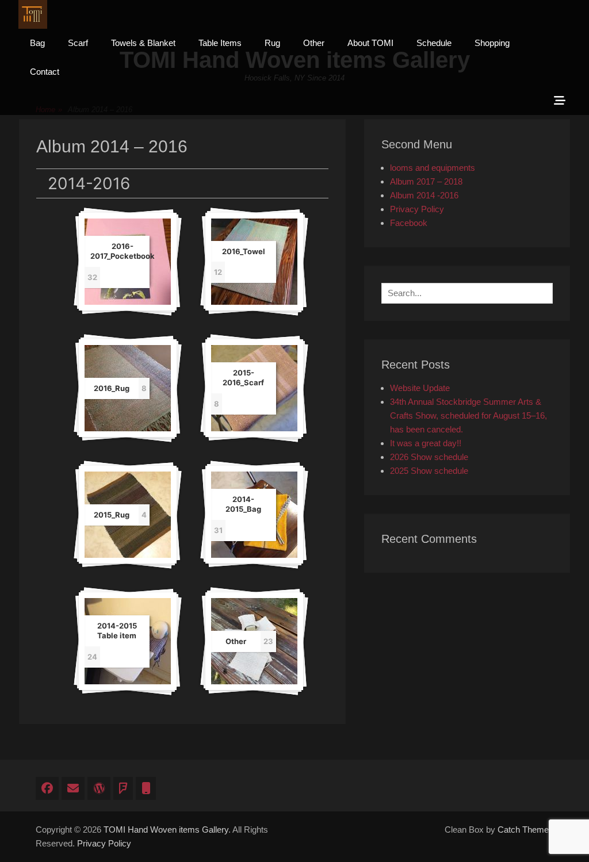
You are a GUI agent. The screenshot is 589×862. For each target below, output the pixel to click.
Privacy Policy (417, 209)
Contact (44, 71)
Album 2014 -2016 (424, 195)
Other (313, 43)
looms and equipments (432, 168)
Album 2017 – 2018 (426, 181)
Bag (37, 43)
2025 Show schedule (429, 471)
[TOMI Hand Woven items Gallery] (32, 14)
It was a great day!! (425, 443)
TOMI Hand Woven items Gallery (166, 829)
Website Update (420, 388)
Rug (272, 43)
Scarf (78, 43)
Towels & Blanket (143, 43)
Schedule (434, 43)
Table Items (220, 43)
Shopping (492, 43)
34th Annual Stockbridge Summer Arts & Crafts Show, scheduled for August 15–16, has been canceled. (468, 415)
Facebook (408, 223)
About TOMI (370, 43)
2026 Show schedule (429, 457)
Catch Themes (525, 829)
